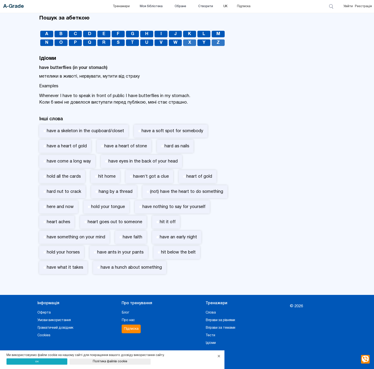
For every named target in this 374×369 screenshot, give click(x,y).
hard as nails (176, 146)
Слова (211, 312)
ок (37, 361)
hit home (107, 177)
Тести (210, 335)
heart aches (58, 222)
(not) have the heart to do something (186, 192)
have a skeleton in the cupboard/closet (85, 131)
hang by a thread (115, 192)
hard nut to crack (64, 192)
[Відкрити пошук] (332, 6)
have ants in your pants (120, 252)
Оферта (44, 312)
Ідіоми (211, 343)
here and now (60, 207)
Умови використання (54, 320)
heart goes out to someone (115, 222)
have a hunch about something (131, 268)
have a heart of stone (125, 146)
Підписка (243, 6)
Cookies (43, 335)
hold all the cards (64, 177)
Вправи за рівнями (220, 320)
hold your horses (63, 252)
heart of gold (199, 177)
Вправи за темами (220, 327)
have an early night (178, 237)
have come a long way (69, 161)
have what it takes (65, 268)
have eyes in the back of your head (143, 161)
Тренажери (121, 6)
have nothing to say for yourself (173, 207)
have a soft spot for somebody (172, 131)
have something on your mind (76, 237)
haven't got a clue (151, 177)
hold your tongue (108, 207)
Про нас (128, 320)
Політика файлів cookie (110, 361)
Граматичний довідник (55, 327)
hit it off (168, 222)
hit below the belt (178, 252)
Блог (125, 312)
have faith (132, 237)
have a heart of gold (67, 146)
